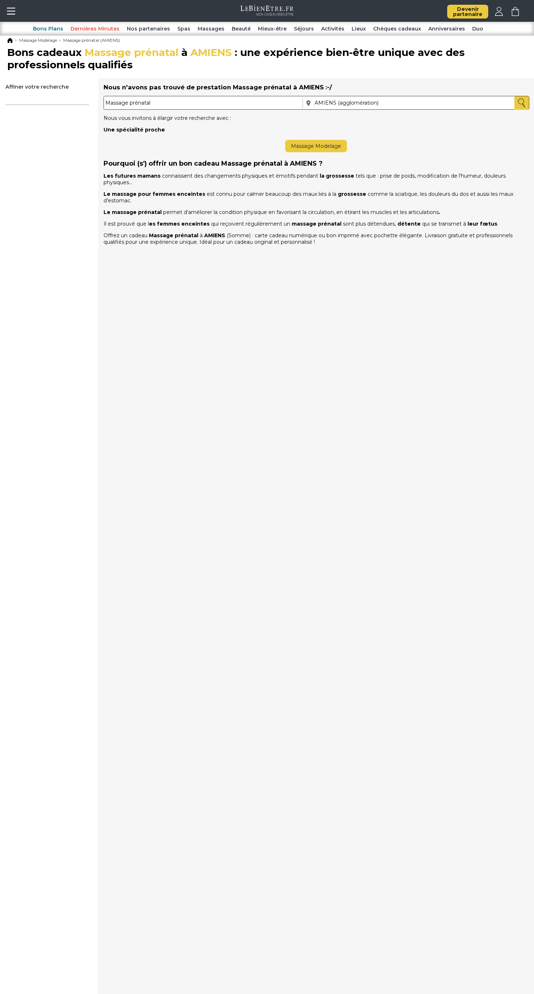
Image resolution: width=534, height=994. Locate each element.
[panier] (515, 14)
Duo (477, 28)
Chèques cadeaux (397, 28)
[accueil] (267, 14)
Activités (332, 28)
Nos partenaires (148, 28)
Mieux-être (272, 28)
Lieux (359, 28)
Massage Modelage (316, 146)
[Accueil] (10, 41)
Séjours (304, 28)
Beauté (241, 28)
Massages (211, 28)
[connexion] (498, 14)
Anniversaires (446, 28)
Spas (183, 28)
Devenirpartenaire (467, 11)
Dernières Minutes (95, 28)
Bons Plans (48, 28)
